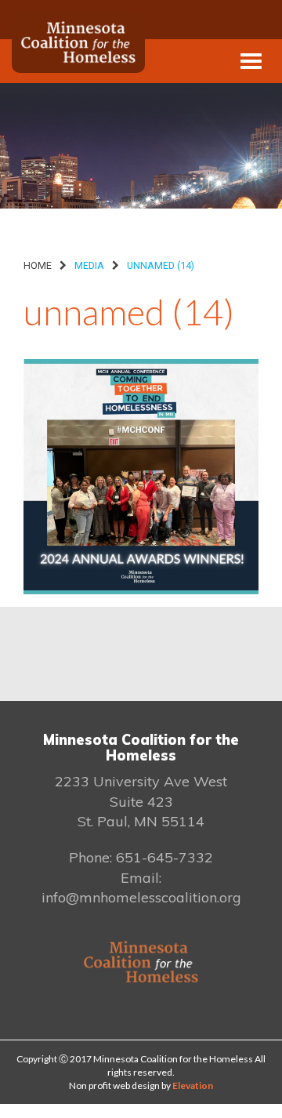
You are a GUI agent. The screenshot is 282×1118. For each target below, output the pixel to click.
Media (89, 265)
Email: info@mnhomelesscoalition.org (141, 888)
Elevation (192, 1085)
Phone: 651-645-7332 (141, 857)
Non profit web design (114, 1085)
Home (38, 265)
